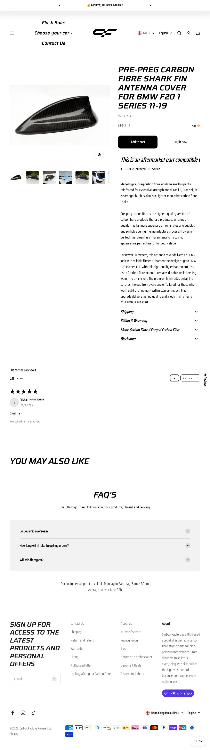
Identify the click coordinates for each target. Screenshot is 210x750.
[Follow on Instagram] (23, 713)
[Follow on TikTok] (33, 713)
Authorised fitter (81, 665)
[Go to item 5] (82, 178)
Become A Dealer (132, 665)
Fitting (75, 657)
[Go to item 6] (98, 178)
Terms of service (131, 632)
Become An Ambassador (136, 657)
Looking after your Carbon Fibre (91, 674)
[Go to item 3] (49, 178)
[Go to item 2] (32, 178)
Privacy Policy (129, 640)
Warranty (77, 648)
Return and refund (82, 640)
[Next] (150, 5)
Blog (123, 648)
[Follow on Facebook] (12, 713)
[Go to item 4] (65, 178)
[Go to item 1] (16, 178)
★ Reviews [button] (205, 379)
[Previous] (59, 5)
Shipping (76, 632)
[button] (159, 159)
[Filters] (174, 377)
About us (126, 623)
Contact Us (77, 623)
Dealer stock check (132, 674)
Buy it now (180, 142)
